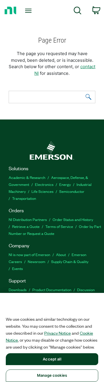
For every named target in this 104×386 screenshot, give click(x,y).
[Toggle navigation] (29, 11)
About (61, 254)
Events (17, 268)
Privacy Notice (57, 333)
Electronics (44, 184)
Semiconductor (71, 191)
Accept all (52, 359)
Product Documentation (51, 289)
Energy (65, 184)
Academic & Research (27, 177)
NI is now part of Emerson (29, 254)
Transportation (24, 198)
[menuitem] (77, 11)
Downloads (18, 289)
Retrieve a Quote (26, 226)
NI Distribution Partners (28, 219)
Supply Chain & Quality (69, 261)
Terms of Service (59, 226)
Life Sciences (42, 191)
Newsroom (36, 261)
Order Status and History (73, 219)
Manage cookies (52, 375)
